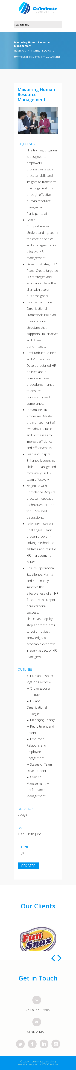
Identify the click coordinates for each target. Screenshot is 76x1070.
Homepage (20, 50)
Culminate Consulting (44, 1061)
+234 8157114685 (37, 1010)
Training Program (41, 50)
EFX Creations (50, 1064)
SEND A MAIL (36, 1032)
